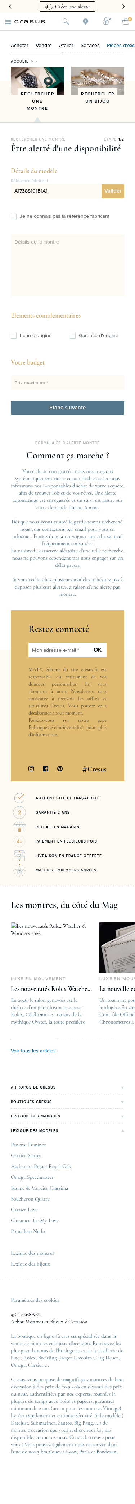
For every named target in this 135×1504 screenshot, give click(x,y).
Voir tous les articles (33, 1050)
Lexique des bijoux (30, 1263)
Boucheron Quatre (30, 1198)
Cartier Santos (26, 1155)
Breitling (47, 1357)
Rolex (29, 1357)
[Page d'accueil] (29, 21)
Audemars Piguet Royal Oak (41, 1166)
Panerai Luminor (28, 1144)
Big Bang (83, 1422)
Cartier (36, 1365)
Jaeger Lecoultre (76, 1357)
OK (98, 650)
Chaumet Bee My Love (35, 1220)
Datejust (19, 1422)
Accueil (19, 61)
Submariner (43, 1422)
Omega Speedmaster (32, 1177)
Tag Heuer (107, 1357)
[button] (113, 191)
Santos (65, 1422)
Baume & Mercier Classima (39, 1188)
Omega (18, 1365)
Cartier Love (24, 1209)
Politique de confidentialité (56, 727)
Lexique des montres (32, 1253)
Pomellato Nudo (28, 1231)
